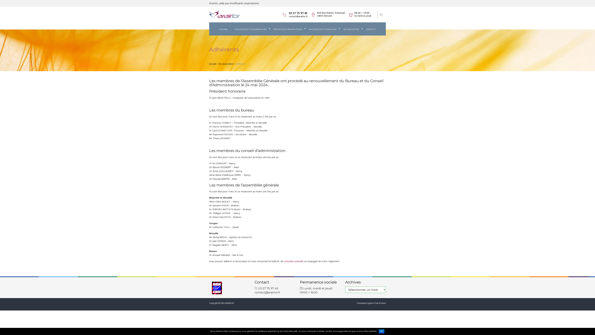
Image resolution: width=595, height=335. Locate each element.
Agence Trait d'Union (376, 303)
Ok (381, 331)
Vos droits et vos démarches (251, 29)
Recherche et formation (322, 29)
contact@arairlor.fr (298, 16)
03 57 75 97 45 (298, 13)
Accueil (223, 29)
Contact (371, 29)
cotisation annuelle (294, 261)
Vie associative (351, 29)
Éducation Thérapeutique (288, 29)
